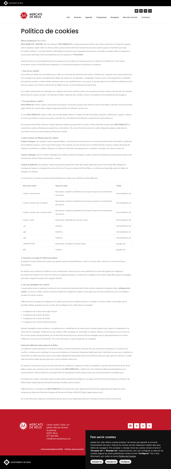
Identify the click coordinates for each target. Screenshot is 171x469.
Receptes (115, 17)
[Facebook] (136, 11)
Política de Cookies (127, 456)
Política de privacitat (74, 449)
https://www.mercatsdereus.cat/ (47, 55)
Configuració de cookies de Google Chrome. (40, 311)
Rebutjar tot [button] (111, 462)
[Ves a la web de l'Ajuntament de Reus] (13, 3)
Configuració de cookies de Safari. (36, 315)
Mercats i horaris (130, 17)
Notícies (77, 17)
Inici (68, 17)
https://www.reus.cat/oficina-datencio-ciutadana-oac (102, 373)
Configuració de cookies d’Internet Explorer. (40, 322)
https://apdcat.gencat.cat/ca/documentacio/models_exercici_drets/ (53, 382)
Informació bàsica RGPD (52, 449)
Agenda (88, 17)
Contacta (145, 17)
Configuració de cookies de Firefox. (37, 318)
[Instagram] (145, 11)
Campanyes (101, 17)
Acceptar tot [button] (97, 462)
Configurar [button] (125, 462)
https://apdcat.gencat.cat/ (92, 392)
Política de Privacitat (113, 399)
